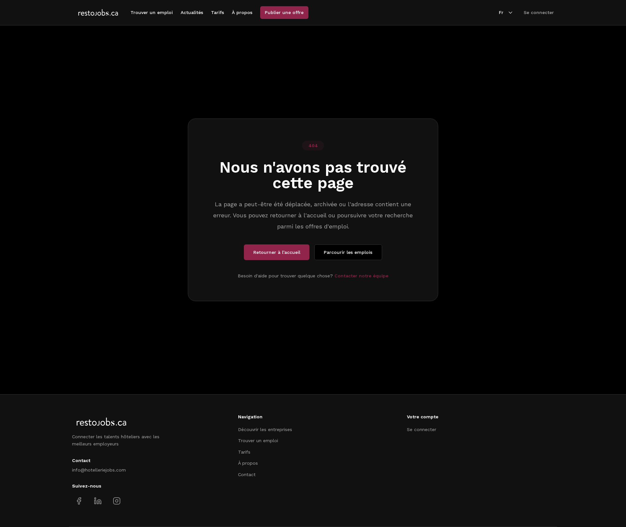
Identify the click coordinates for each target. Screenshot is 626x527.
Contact (247, 474)
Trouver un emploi (151, 12)
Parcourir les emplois (348, 252)
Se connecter (539, 12)
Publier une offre (284, 12)
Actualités (192, 12)
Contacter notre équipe (361, 275)
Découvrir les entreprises (265, 429)
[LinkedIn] (98, 501)
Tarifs (217, 12)
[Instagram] (117, 501)
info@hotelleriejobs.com (99, 470)
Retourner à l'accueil (276, 252)
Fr (501, 12)
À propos (242, 12)
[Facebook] (79, 501)
